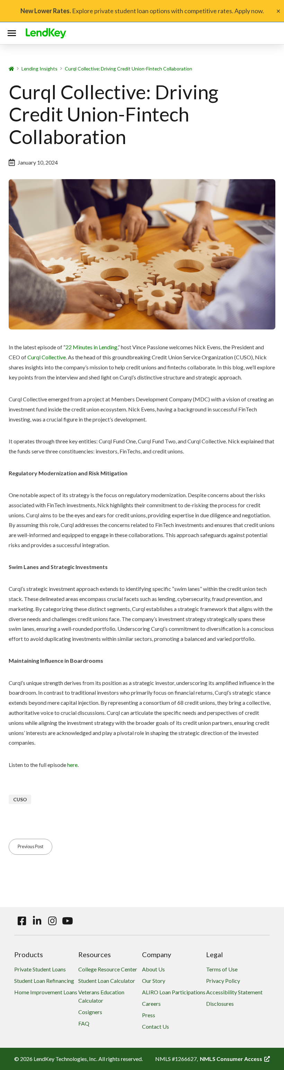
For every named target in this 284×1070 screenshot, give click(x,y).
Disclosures (220, 1003)
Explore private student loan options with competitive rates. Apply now (141, 11)
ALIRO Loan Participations (173, 992)
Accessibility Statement (234, 992)
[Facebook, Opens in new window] (21, 921)
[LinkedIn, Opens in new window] (37, 921)
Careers (151, 1003)
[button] (13, 33)
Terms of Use (222, 969)
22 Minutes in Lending (91, 347)
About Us (153, 969)
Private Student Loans (40, 969)
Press (148, 1015)
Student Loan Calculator (106, 980)
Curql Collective (46, 357)
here (72, 764)
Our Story (153, 980)
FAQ (83, 1023)
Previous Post (30, 846)
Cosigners (90, 1012)
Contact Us (155, 1026)
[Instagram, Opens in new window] (52, 921)
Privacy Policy (223, 980)
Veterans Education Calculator (101, 996)
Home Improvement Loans (45, 992)
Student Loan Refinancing (44, 980)
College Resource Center (107, 969)
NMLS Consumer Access (235, 1058)
